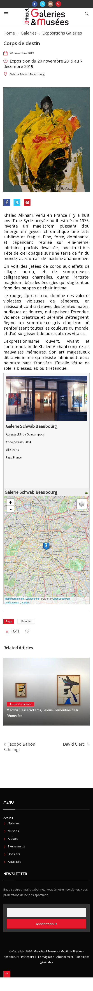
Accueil (8, 818)
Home (9, 33)
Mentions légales (71, 951)
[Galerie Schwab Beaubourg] (46, 546)
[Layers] (82, 504)
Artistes (13, 839)
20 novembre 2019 (22, 53)
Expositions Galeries (62, 33)
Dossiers (14, 854)
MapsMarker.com (14, 598)
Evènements (16, 846)
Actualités (14, 862)
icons (37, 598)
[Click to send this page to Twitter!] (17, 202)
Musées (13, 831)
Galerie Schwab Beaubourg (27, 74)
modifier (25, 602)
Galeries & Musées (46, 951)
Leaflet (29, 598)
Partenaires (28, 957)
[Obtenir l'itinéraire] (87, 492)
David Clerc (74, 744)
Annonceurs (11, 957)
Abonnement (64, 957)
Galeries (29, 33)
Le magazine (46, 957)
